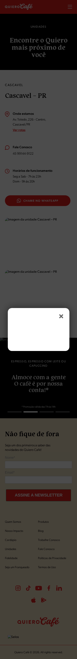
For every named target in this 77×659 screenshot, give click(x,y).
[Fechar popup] (61, 316)
